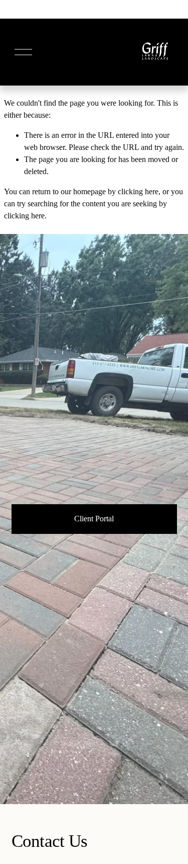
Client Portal (94, 518)
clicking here (138, 191)
